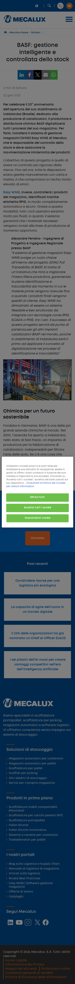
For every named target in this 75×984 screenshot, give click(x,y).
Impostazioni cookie (37, 518)
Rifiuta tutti (37, 497)
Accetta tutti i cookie (37, 508)
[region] (37, 492)
